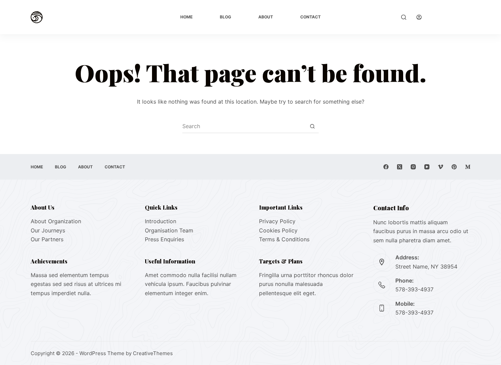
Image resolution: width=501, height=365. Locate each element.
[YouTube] (426, 166)
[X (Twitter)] (399, 166)
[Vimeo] (440, 166)
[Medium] (467, 166)
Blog (225, 16)
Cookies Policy (278, 230)
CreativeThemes (153, 353)
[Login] (419, 17)
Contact (310, 16)
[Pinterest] (454, 166)
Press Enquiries (164, 239)
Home (186, 16)
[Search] (403, 17)
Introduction (160, 221)
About (265, 16)
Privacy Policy (277, 221)
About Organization (56, 221)
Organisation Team (169, 230)
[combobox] (244, 126)
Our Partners (47, 239)
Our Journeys (48, 230)
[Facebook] (386, 166)
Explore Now (451, 17)
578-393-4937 (414, 289)
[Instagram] (413, 166)
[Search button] (312, 126)
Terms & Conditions (284, 239)
